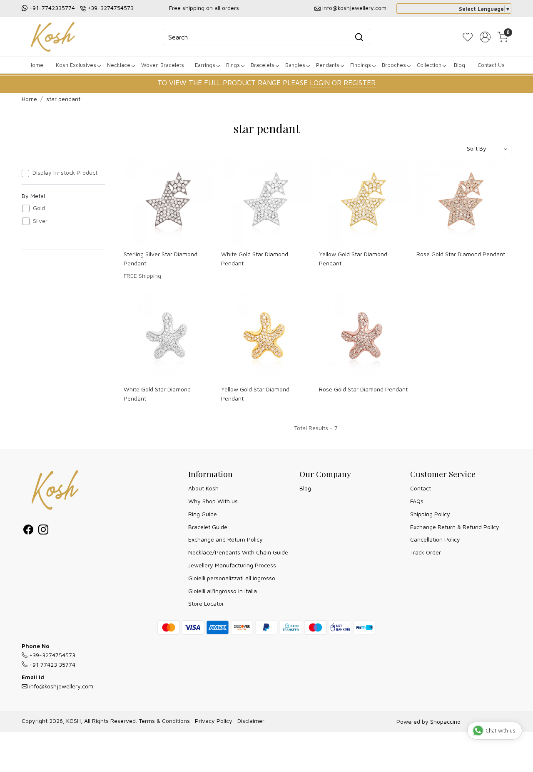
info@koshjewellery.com (354, 7)
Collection (429, 65)
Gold (39, 208)
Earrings (205, 65)
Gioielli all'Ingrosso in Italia (222, 590)
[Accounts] (485, 37)
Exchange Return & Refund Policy (454, 526)
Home (35, 65)
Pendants (327, 65)
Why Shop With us (213, 501)
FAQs (416, 501)
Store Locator (206, 603)
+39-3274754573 (110, 7)
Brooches (394, 65)
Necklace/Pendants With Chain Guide (238, 552)
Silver (40, 221)
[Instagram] (43, 531)
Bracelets (262, 65)
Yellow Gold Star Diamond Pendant (353, 258)
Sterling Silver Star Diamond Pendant (160, 258)
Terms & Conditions (164, 720)
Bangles (295, 65)
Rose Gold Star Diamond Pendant (460, 253)
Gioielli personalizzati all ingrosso (231, 577)
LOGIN (320, 83)
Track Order (425, 552)
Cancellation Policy (435, 539)
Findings (360, 65)
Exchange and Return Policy (225, 539)
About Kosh (203, 488)
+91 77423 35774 (51, 664)
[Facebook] (28, 531)
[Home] (53, 36)
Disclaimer (250, 720)
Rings (233, 65)
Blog (459, 65)
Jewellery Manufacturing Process (232, 565)
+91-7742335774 (52, 7)
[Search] (359, 37)
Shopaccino (445, 721)
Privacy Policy (213, 720)
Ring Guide (202, 513)
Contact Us (491, 65)
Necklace (118, 65)
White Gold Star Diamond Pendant (254, 258)
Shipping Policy (430, 513)
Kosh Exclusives (76, 65)
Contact (420, 488)
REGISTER (360, 83)
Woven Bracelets (162, 65)
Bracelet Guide (207, 526)
